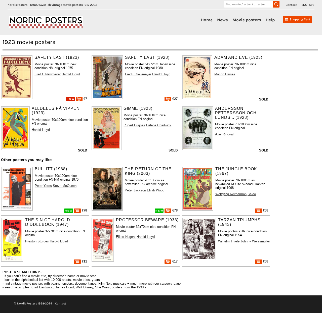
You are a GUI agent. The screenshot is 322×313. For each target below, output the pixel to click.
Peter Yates (43, 186)
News (222, 19)
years (96, 280)
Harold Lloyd (71, 74)
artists (66, 280)
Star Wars (102, 287)
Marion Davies (224, 74)
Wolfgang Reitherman (231, 194)
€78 (84, 210)
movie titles (81, 280)
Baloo (252, 194)
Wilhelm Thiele (228, 241)
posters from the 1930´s (129, 287)
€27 (174, 99)
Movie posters (246, 19)
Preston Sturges (37, 241)
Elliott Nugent (126, 237)
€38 (265, 210)
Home (207, 19)
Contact (291, 5)
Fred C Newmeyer (47, 74)
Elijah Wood (155, 190)
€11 (84, 261)
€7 (85, 99)
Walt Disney (84, 287)
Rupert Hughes (134, 125)
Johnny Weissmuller (255, 241)
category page (170, 283)
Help (270, 19)
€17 (174, 261)
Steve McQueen (64, 186)
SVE (311, 5)
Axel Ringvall (224, 134)
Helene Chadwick (158, 125)
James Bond (64, 287)
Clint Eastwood (42, 287)
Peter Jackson (135, 190)
